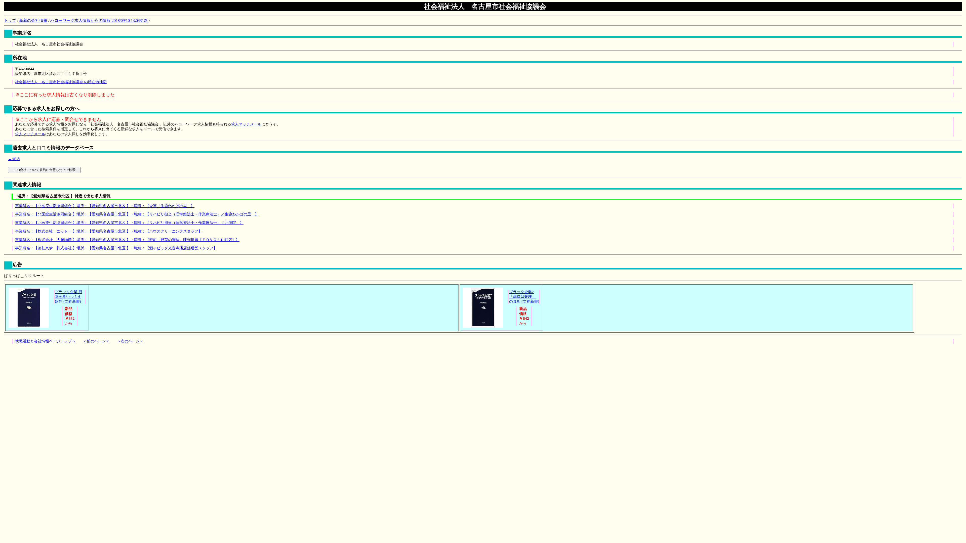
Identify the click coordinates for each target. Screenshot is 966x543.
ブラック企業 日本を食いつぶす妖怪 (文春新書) (68, 296)
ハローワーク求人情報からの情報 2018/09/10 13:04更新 (99, 20)
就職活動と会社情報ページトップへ (45, 341)
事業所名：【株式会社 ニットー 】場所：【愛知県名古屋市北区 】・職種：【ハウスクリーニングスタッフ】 (108, 231)
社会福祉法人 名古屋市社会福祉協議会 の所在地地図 (61, 82)
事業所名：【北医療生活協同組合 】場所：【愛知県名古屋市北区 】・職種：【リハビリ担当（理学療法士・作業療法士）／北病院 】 (129, 223)
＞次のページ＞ (130, 341)
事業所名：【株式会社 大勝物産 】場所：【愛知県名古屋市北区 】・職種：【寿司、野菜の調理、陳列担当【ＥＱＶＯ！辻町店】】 (127, 240)
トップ (10, 20)
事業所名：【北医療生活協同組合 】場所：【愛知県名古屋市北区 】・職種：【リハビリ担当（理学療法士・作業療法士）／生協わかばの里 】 (137, 214)
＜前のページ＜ (96, 341)
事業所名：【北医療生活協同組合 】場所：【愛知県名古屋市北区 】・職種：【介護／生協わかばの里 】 (104, 206)
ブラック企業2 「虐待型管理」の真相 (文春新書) (524, 296)
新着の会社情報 (33, 20)
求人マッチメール (246, 124)
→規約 (14, 159)
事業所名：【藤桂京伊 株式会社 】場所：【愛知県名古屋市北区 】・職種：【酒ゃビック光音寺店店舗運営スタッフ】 (116, 248)
